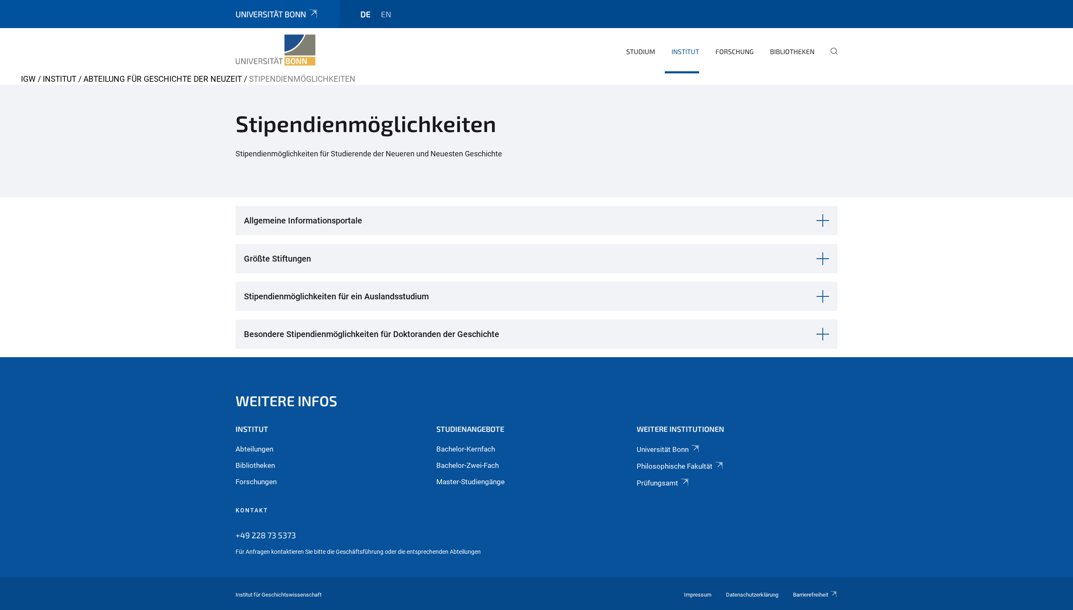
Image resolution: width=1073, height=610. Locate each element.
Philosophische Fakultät (675, 466)
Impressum (697, 595)
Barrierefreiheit (810, 595)
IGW (28, 79)
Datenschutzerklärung (752, 595)
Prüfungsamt (657, 483)
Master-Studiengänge (470, 482)
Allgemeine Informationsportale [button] (303, 220)
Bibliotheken (792, 51)
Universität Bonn (271, 14)
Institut (685, 51)
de (365, 14)
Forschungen (256, 482)
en (386, 14)
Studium (640, 51)
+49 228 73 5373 (266, 535)
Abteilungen (254, 449)
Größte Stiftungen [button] (277, 259)
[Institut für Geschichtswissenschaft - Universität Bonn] (276, 50)
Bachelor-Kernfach (465, 449)
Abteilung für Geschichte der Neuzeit (162, 79)
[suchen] (830, 57)
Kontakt (252, 510)
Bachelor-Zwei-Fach (467, 465)
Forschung (734, 51)
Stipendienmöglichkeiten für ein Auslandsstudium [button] (336, 296)
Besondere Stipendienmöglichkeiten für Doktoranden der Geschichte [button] (371, 334)
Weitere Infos (286, 400)
